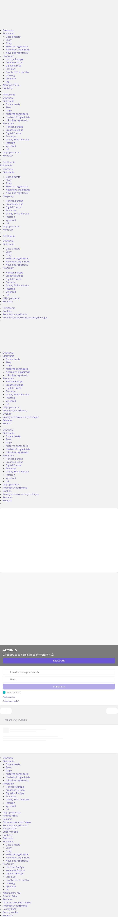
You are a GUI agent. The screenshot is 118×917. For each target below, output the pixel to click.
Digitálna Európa (15, 793)
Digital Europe (13, 65)
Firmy (9, 43)
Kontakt (7, 423)
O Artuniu (8, 30)
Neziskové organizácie (18, 49)
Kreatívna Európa (15, 790)
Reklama (7, 420)
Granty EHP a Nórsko (17, 799)
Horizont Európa (15, 786)
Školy (9, 39)
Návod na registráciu (17, 52)
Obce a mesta (13, 764)
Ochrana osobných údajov (17, 822)
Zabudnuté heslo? (11, 701)
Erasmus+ (11, 68)
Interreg (10, 75)
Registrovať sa (9, 697)
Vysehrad (11, 78)
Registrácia (59, 660)
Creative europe (14, 62)
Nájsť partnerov (11, 812)
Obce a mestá (13, 36)
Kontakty (8, 88)
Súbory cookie (10, 831)
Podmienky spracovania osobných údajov (25, 317)
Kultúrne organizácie (17, 46)
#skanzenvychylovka (15, 719)
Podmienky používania (15, 314)
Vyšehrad (11, 806)
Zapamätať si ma (13, 692)
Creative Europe (14, 384)
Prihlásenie (9, 94)
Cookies (7, 311)
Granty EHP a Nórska (17, 72)
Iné (7, 81)
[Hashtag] (115, 711)
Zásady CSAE (10, 828)
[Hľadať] (109, 711)
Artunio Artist (10, 815)
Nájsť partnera (11, 85)
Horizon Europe (14, 59)
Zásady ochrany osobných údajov (21, 417)
